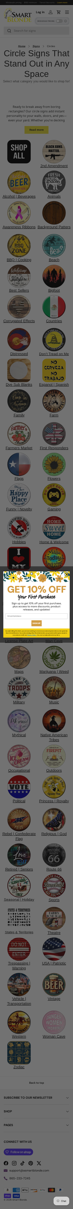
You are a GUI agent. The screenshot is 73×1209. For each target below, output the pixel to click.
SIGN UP (36, 623)
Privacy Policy (31, 635)
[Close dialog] (67, 574)
